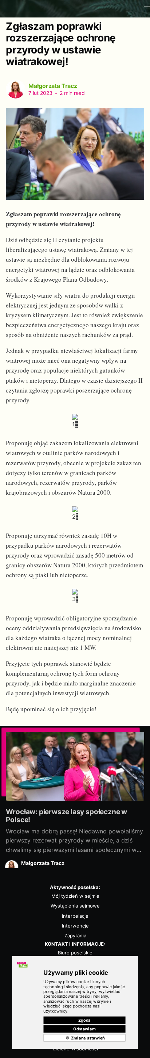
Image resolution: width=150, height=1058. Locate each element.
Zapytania (75, 935)
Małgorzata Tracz (52, 85)
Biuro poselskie (75, 953)
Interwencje (75, 926)
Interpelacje (75, 916)
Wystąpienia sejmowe (75, 906)
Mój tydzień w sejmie (75, 896)
